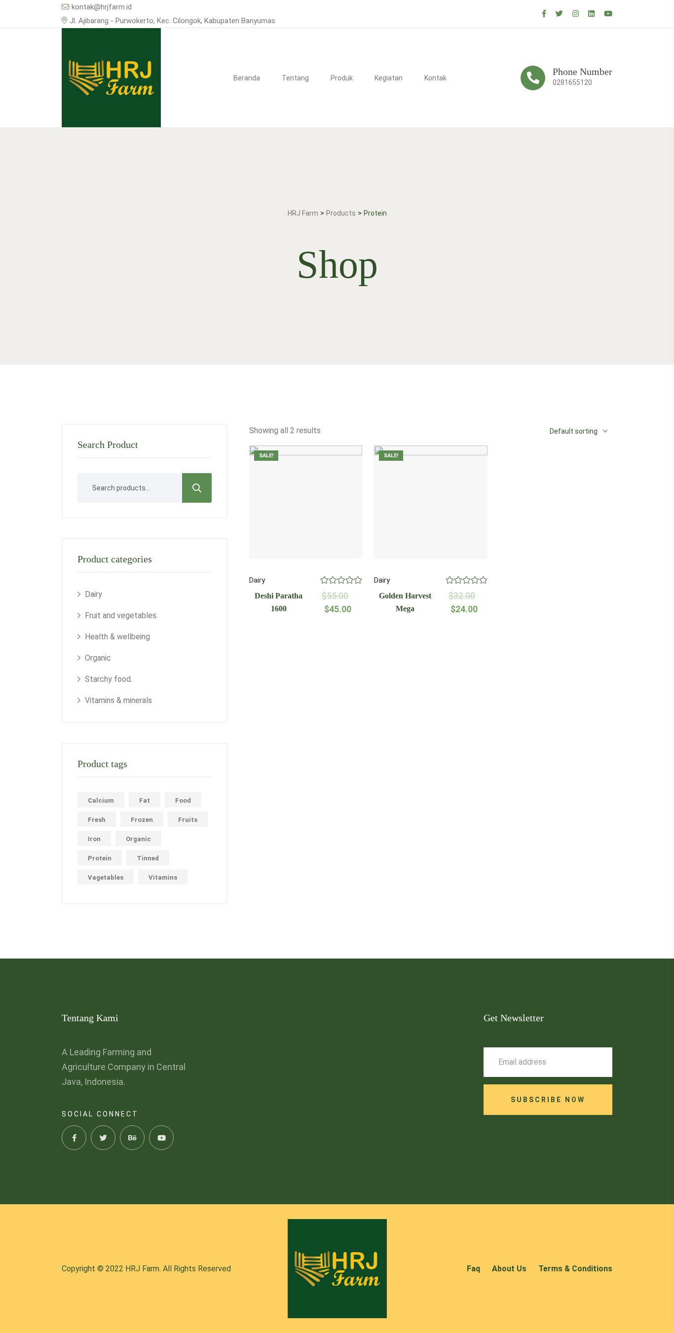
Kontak (435, 78)
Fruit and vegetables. (121, 615)
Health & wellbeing (117, 636)
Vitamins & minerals (118, 700)
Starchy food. (108, 679)
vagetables (105, 877)
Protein (100, 858)
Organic (98, 658)
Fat (144, 800)
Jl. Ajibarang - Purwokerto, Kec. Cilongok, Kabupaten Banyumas (172, 20)
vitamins (163, 877)
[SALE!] (305, 501)
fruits (187, 819)
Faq (473, 1268)
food (183, 800)
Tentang (295, 78)
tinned (148, 858)
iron (94, 839)
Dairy (93, 594)
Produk (342, 78)
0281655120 (572, 82)
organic (138, 839)
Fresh (97, 819)
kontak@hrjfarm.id (102, 6)
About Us (509, 1268)
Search (197, 488)
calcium (101, 800)
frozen (142, 819)
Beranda (246, 78)
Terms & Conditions (575, 1268)
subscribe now (548, 1100)
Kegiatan (388, 78)
